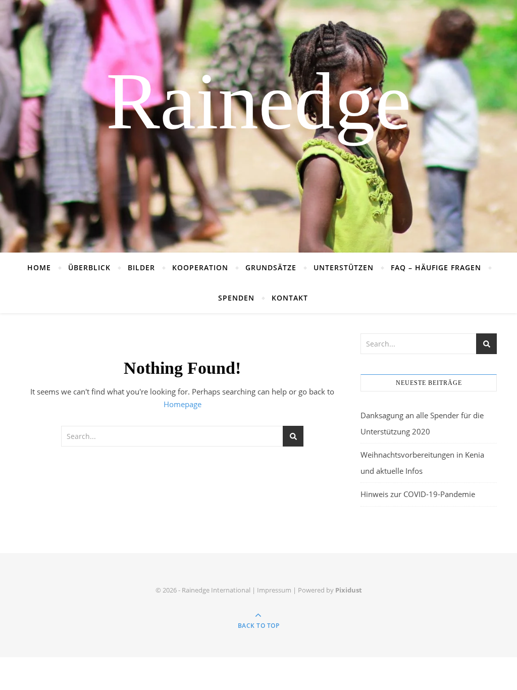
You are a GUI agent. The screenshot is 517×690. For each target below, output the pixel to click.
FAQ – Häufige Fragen (436, 267)
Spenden (236, 298)
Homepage (182, 404)
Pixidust (348, 590)
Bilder (141, 267)
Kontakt (290, 298)
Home (39, 267)
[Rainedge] (258, 126)
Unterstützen (344, 267)
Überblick (89, 267)
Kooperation (200, 267)
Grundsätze (270, 267)
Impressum (274, 590)
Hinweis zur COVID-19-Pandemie (417, 494)
